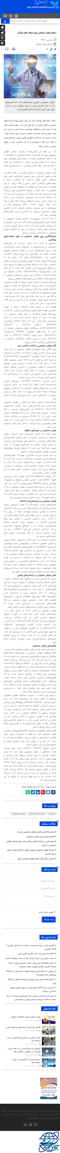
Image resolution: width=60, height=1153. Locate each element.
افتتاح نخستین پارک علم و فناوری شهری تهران (36, 953)
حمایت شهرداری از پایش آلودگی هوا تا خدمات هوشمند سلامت (29, 958)
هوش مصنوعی (18, 813)
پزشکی (52, 813)
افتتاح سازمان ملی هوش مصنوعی (40, 836)
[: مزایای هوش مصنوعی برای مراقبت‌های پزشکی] (7, 49)
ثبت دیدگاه (48, 919)
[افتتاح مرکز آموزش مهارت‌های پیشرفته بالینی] (30, 1030)
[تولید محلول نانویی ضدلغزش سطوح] (30, 1020)
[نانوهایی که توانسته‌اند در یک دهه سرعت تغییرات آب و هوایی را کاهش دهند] (30, 1051)
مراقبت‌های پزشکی (37, 813)
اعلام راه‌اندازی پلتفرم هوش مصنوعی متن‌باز (35, 831)
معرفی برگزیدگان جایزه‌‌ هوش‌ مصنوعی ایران (35, 858)
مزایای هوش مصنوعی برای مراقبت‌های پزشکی (36, 32)
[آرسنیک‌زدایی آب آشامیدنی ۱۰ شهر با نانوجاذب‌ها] (30, 1062)
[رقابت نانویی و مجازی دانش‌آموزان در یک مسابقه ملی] (30, 1041)
